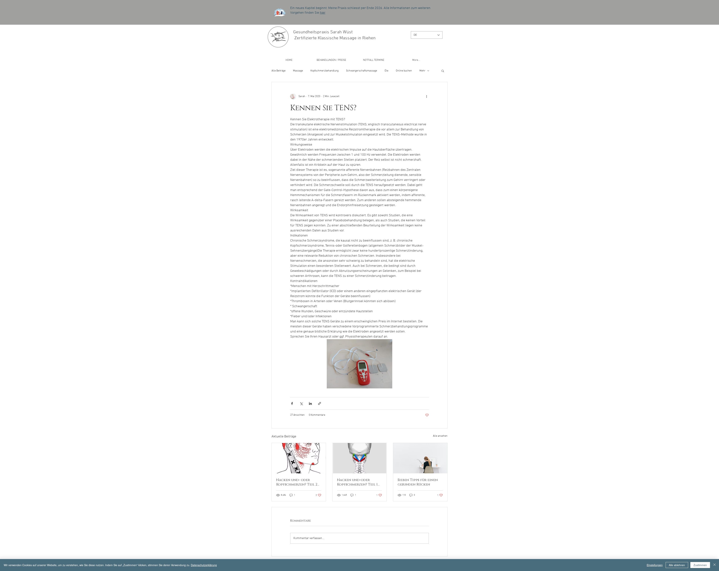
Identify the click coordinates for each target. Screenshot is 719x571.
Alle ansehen (440, 436)
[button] (443, 70)
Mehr (422, 70)
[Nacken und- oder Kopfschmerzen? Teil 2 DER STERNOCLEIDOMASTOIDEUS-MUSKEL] (299, 458)
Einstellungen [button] (655, 565)
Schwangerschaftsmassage (361, 70)
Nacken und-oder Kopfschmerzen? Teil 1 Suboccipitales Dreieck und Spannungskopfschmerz (359, 482)
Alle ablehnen (677, 565)
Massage (298, 70)
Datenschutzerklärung (204, 565)
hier (322, 13)
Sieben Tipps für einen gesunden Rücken (418, 482)
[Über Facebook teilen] (292, 403)
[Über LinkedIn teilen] (310, 403)
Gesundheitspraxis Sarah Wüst (323, 32)
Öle (386, 70)
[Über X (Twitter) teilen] (301, 403)
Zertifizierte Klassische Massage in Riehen (334, 38)
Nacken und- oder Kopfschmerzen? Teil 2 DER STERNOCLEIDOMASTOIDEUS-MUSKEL (298, 482)
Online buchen (404, 70)
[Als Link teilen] (319, 403)
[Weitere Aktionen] (426, 96)
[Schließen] (714, 565)
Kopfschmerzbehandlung (324, 70)
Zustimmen (700, 565)
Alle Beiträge (278, 70)
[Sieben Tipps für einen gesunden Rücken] (420, 458)
